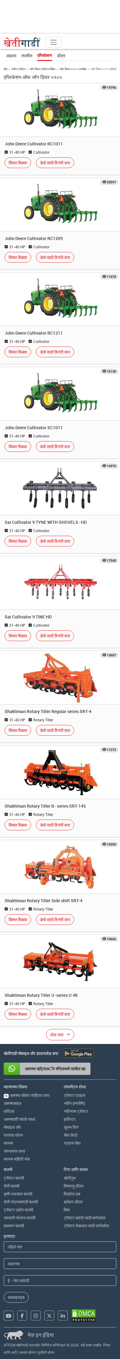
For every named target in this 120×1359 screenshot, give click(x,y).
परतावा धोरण (13, 1135)
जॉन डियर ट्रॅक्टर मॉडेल (42, 69)
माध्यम (8, 1143)
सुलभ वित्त (71, 1127)
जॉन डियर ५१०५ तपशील (73, 69)
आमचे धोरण (27, 1352)
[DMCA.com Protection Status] (83, 1316)
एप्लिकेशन (44, 55)
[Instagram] (36, 1315)
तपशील (26, 55)
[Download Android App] (78, 1053)
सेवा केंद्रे (71, 1135)
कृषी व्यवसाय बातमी (18, 1194)
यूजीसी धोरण (46, 1352)
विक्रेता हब (72, 1194)
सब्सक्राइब (16, 1297)
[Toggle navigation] (54, 42)
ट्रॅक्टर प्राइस (74, 1095)
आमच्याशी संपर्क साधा (19, 1119)
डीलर (61, 55)
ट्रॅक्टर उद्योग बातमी (18, 1210)
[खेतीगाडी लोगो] (22, 42)
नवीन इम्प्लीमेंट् (74, 1103)
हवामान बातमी (14, 1226)
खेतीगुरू (70, 1178)
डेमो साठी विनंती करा (55, 163)
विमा (67, 1210)
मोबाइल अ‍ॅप (12, 1127)
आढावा (11, 55)
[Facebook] (22, 1315)
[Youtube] (9, 1315)
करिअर (9, 1111)
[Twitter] (49, 1315)
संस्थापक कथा (14, 1151)
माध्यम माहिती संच (17, 1159)
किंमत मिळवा (18, 163)
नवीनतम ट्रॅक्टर (76, 1111)
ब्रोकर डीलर (73, 1202)
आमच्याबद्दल (12, 1103)
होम (5, 69)
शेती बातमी (11, 1186)
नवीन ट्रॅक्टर (18, 69)
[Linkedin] (63, 1315)
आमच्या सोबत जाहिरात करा (27, 1095)
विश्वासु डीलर (74, 1186)
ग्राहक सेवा (72, 1143)
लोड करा (56, 1035)
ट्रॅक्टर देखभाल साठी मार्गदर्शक (86, 1226)
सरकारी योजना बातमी (19, 1218)
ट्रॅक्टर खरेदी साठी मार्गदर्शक (85, 1218)
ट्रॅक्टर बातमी (14, 1178)
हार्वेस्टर (69, 1119)
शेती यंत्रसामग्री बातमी (21, 1202)
